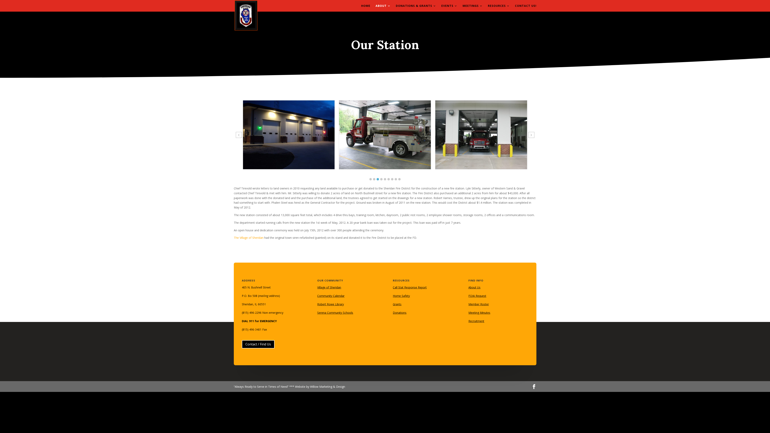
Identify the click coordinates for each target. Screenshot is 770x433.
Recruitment (476, 321)
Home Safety (401, 296)
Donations (399, 313)
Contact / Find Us (258, 344)
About (381, 6)
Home (365, 6)
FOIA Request (477, 296)
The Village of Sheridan (248, 238)
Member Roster (478, 304)
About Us (474, 287)
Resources (497, 6)
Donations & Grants (414, 6)
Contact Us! (525, 6)
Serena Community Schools (335, 313)
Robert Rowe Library (330, 304)
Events (447, 6)
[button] (370, 179)
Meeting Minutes (479, 313)
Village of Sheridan (329, 287)
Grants (397, 304)
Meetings (471, 6)
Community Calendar (330, 296)
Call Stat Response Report (410, 287)
